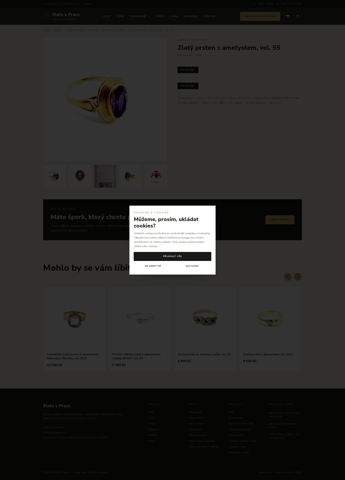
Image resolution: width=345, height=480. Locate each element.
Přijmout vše (172, 256)
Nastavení (192, 266)
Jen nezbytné (153, 266)
